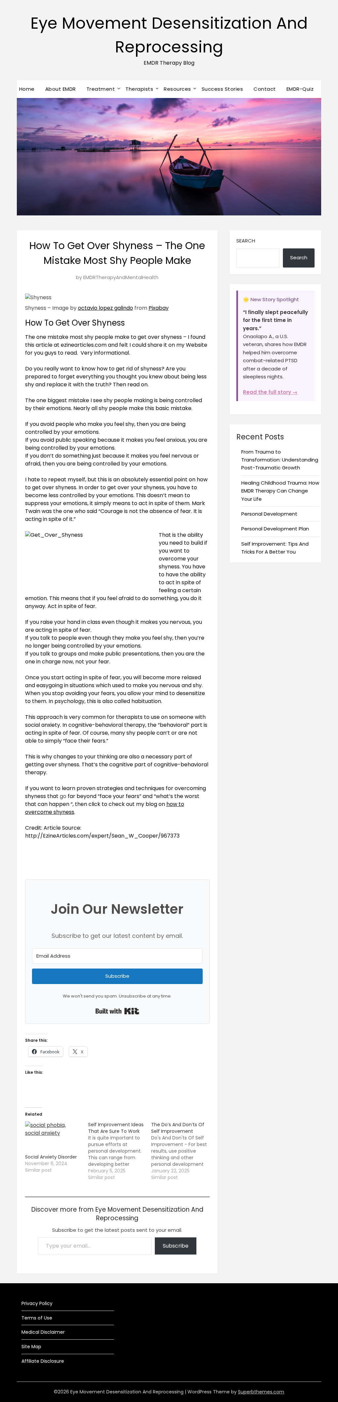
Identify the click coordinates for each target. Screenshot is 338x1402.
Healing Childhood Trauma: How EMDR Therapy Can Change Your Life (280, 490)
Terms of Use (36, 1318)
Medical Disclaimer (43, 1332)
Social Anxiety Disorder (51, 1157)
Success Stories (222, 88)
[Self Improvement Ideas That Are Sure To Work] (119, 1151)
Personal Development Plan (275, 528)
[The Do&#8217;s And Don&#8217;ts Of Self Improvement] (182, 1151)
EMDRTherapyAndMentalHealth (120, 277)
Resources (177, 88)
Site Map (31, 1346)
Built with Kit (117, 1011)
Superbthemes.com (261, 1391)
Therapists (139, 88)
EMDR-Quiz (300, 88)
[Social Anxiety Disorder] (53, 1137)
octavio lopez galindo (105, 308)
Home (27, 88)
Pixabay (159, 308)
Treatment (100, 88)
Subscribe (175, 1246)
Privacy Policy (36, 1303)
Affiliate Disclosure (42, 1361)
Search (245, 240)
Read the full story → (270, 392)
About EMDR (60, 88)
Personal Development (269, 513)
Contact (265, 88)
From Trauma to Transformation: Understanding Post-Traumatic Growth (279, 459)
